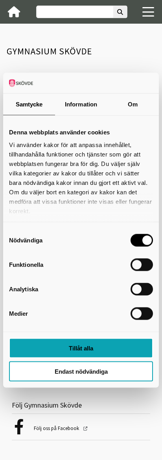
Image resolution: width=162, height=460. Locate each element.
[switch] (142, 265)
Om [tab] (133, 104)
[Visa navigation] (148, 12)
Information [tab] (81, 104)
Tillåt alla (81, 348)
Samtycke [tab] (29, 104)
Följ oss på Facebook (57, 428)
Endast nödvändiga (81, 371)
